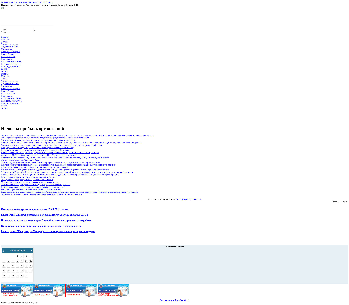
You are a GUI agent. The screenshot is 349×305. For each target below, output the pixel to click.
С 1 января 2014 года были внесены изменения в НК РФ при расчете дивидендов (39, 155)
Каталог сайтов (8, 56)
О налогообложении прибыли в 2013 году (20, 160)
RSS (51, 2)
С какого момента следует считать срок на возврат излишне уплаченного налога (38, 140)
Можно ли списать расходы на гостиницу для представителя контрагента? (35, 184)
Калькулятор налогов (11, 61)
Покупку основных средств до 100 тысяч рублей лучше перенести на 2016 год (37, 147)
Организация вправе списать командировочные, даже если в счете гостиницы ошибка (41, 194)
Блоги (4, 69)
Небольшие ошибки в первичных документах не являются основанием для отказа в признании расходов (50, 152)
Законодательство (9, 44)
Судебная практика (10, 47)
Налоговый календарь (174, 246)
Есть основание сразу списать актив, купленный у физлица (29, 177)
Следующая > (183, 199)
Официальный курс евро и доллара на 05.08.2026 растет (34, 209)
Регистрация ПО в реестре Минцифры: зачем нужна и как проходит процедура (48, 231)
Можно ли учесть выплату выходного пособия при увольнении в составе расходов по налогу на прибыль (50, 162)
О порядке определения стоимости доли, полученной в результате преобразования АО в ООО (45, 138)
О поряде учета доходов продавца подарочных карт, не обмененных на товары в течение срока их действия (51, 145)
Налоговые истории (10, 51)
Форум (4, 71)
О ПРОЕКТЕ (7, 2)
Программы (6, 59)
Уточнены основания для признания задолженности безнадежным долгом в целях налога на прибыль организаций (55, 170)
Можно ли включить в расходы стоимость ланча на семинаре (29, 182)
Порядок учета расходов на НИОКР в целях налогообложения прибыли (34, 167)
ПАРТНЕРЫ (30, 2)
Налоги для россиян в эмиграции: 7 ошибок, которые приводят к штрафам (46, 220)
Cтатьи (4, 42)
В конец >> (196, 199)
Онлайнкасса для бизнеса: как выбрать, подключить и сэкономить (41, 225)
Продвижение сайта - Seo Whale (174, 300)
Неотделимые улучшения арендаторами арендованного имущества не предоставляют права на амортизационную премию (58, 165)
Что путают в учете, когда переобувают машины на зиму (27, 179)
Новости (5, 39)
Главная (4, 37)
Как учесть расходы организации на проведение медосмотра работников (35, 150)
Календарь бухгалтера (11, 64)
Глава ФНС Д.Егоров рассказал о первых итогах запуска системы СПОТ (44, 214)
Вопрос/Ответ (7, 54)
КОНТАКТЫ (42, 2)
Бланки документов (10, 66)
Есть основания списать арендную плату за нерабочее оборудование (33, 187)
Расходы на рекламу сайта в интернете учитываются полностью (31, 189)
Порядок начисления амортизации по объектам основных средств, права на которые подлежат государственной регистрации (59, 174)
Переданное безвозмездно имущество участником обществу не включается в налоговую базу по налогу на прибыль (55, 157)
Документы (6, 49)
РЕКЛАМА (18, 2)
